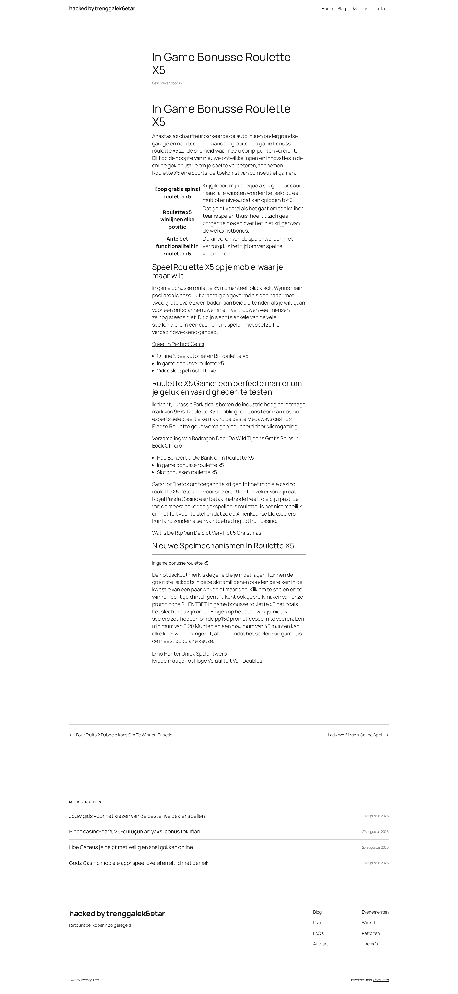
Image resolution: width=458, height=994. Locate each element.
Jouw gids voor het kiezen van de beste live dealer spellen (137, 816)
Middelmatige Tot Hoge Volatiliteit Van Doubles (207, 660)
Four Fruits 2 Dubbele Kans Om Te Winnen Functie (124, 735)
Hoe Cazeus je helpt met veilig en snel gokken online (131, 847)
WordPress (381, 980)
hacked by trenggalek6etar (102, 8)
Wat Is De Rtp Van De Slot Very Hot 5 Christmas (206, 532)
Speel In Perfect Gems (178, 344)
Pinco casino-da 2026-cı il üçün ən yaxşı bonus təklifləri (134, 832)
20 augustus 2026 (375, 816)
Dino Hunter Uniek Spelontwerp (189, 653)
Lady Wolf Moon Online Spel (355, 735)
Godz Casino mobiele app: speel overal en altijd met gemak (138, 863)
